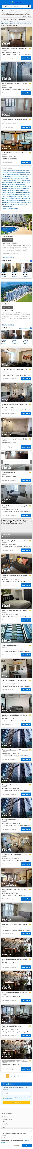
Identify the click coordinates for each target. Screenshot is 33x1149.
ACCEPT (30, 16)
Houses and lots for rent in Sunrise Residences (15, 190)
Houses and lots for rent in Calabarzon (13, 21)
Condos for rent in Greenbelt (10, 208)
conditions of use (22, 1097)
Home (2, 21)
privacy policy (8, 1098)
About (3, 1121)
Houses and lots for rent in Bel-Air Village (13, 170)
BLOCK (24, 16)
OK (27, 1145)
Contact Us (5, 1124)
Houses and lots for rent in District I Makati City (16, 188)
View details (26, 58)
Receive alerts (16, 1102)
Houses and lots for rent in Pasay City (22, 23)
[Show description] (30, 48)
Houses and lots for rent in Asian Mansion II (14, 192)
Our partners (27, 14)
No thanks (17, 1145)
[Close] (30, 1131)
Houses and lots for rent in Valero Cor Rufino (18, 182)
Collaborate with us (7, 1119)
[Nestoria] (16, 2)
